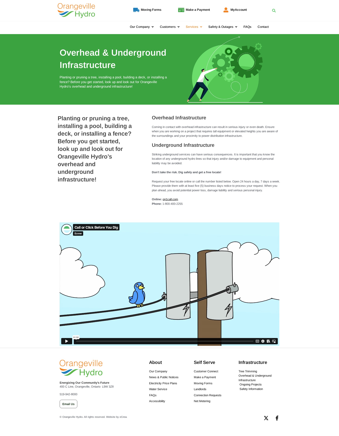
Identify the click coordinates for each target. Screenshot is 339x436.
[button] (274, 10)
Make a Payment (198, 9)
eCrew (123, 416)
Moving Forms (151, 9)
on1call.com (170, 199)
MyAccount (239, 9)
